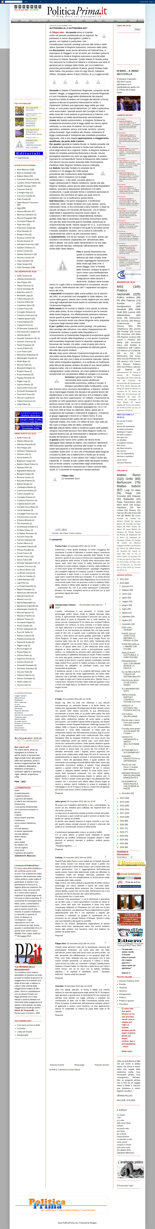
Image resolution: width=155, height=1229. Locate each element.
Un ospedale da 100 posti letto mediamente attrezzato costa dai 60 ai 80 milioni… (129, 127)
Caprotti (134, 551)
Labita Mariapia (23, 579)
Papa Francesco (126, 502)
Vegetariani (121, 410)
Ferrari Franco (23, 553)
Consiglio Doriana (25, 312)
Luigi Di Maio (132, 490)
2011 (122, 579)
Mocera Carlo (23, 365)
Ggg (19, 208)
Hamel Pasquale (24, 345)
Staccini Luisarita (24, 398)
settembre (126, 617)
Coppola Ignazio (24, 319)
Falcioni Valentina (24, 540)
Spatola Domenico (25, 254)
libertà (119, 342)
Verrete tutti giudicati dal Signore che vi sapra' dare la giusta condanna (129, 153)
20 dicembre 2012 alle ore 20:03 (78, 986)
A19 (118, 380)
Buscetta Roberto (24, 481)
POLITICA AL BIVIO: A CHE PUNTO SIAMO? (130, 682)
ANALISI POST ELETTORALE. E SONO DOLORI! (130, 655)
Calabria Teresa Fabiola (27, 183)
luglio (124, 609)
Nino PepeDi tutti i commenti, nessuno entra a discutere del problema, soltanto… (128, 215)
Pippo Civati (136, 562)
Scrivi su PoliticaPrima (59, 21)
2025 (122, 843)
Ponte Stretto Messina (129, 386)
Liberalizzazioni (123, 372)
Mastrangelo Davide (25, 358)
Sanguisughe (22, 1035)
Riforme (124, 351)
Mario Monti (122, 505)
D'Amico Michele (24, 520)
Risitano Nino (23, 235)
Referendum (122, 356)
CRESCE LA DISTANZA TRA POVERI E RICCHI (131, 708)
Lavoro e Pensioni (126, 340)
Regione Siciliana (128, 337)
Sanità (126, 389)
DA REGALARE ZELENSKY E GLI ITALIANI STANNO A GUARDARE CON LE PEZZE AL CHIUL (129, 251)
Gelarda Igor (22, 335)
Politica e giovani (133, 367)
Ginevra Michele (24, 211)
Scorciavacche (131, 394)
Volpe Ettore (22, 404)
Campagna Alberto (25, 487)
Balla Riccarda (23, 292)
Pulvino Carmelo (24, 636)
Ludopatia (132, 399)
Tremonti (137, 567)
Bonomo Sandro (24, 477)
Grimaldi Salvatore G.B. (27, 338)
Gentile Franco (23, 556)
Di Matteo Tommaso (25, 533)
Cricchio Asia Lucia (25, 517)
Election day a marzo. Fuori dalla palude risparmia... (131, 722)
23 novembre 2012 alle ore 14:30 (76, 699)
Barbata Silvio (23, 467)
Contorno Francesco (26, 315)
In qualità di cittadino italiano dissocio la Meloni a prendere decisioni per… (129, 191)
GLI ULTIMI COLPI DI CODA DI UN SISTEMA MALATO (131, 674)
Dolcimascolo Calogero (27, 332)
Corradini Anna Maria (26, 507)
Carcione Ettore (23, 302)
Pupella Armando (24, 378)
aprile (124, 598)
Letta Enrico (132, 513)
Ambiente (136, 351)
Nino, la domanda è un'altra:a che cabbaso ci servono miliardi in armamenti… (129, 203)
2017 (122, 813)
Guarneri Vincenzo (25, 342)
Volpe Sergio (22, 264)
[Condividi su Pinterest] (66, 530)
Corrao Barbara (23, 322)
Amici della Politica (39, 21)
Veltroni (121, 570)
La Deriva (21, 1028)
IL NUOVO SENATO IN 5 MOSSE (32, 110)
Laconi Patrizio (23, 348)
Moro (129, 546)
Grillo (129, 478)
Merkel (128, 516)
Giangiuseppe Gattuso (65, 605)
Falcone (120, 513)
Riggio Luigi (22, 381)
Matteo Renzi (128, 475)
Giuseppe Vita (135, 556)
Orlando (136, 496)
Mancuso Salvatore (25, 215)
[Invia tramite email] (56, 530)
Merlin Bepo (22, 361)
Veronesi (123, 551)
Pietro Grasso (131, 527)
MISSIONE (25, 21)
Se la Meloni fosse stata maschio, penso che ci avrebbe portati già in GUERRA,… (129, 165)
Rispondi (59, 597)
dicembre (126, 793)
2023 (122, 836)
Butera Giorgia (23, 484)
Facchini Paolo (23, 537)
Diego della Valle (123, 554)
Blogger (93, 1223)
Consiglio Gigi (23, 193)
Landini (124, 543)
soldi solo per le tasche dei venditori (127, 123)
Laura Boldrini (131, 529)
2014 (122, 802)
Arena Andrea (23, 458)
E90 (128, 410)
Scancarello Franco (25, 388)
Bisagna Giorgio (24, 474)
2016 (122, 809)
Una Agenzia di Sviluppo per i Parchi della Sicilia (34, 143)
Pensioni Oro (135, 359)
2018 (122, 817)
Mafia (138, 334)
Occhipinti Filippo (24, 221)
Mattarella (129, 499)
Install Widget (128, 268)
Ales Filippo (64, 533)
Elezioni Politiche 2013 (129, 981)
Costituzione (121, 21)
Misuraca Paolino (24, 616)
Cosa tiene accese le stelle (28, 1025)
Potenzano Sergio (24, 228)
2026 (122, 847)
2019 (122, 821)
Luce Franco (22, 352)
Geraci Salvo (22, 560)
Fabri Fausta (22, 199)
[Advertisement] (79, 1056)
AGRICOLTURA (125, 408)
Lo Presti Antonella (25, 586)
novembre (126, 624)
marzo (125, 594)
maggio (125, 601)
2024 (122, 840)
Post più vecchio (102, 1065)
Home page (109, 21)
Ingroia (127, 559)
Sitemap (133, 21)
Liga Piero (21, 583)
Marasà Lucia (23, 599)
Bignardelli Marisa (25, 471)
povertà (137, 329)
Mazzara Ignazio (24, 612)
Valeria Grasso (134, 548)
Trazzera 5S (122, 391)
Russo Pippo (22, 652)
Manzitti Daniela (24, 596)
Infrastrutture (123, 315)
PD (118, 300)
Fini (136, 554)
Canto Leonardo (24, 494)
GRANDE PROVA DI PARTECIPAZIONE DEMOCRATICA (131, 775)
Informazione (134, 318)
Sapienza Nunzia (24, 659)
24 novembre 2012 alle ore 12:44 (81, 801)
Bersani (132, 510)
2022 (122, 832)
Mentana (120, 532)
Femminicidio (122, 383)
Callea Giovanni (24, 299)
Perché (15, 21)
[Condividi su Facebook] (63, 530)
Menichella (136, 559)
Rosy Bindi (127, 567)
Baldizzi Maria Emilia (26, 464)
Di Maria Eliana (23, 530)
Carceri (137, 361)
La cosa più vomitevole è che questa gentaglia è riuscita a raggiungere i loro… (129, 264)
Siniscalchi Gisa (24, 394)
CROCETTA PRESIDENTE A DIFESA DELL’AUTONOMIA (130, 741)
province (125, 361)
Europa (120, 303)
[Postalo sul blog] (59, 530)
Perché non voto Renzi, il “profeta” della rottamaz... (130, 767)
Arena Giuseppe (24, 289)
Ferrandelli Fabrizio (25, 547)
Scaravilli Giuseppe (25, 391)
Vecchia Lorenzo (24, 258)
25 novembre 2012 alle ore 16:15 (81, 943)
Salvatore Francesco (26, 244)
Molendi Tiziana (24, 619)
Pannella (129, 524)
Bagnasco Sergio (24, 461)
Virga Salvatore (23, 261)
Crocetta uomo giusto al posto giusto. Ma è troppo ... (131, 731)
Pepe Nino (21, 225)
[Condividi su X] (61, 530)
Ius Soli (128, 353)
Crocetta (121, 496)
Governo (124, 321)
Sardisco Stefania (24, 248)
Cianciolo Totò (23, 189)
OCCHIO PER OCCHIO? (32, 120)
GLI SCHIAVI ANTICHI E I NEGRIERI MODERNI (31, 133)
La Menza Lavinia (24, 573)
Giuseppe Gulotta (124, 540)
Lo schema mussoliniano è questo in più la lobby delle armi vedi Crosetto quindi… (129, 178)
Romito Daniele (23, 241)
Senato (135, 389)
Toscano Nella (23, 672)
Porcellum (123, 1004)
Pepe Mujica (122, 402)
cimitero (137, 405)
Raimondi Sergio (24, 642)
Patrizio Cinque (134, 532)
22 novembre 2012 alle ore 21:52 (81, 546)
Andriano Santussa (25, 451)
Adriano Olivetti (123, 521)
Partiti (99, 21)
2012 (122, 583)
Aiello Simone (23, 276)
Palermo (131, 300)
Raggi (129, 493)
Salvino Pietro (23, 655)
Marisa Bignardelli (25, 603)
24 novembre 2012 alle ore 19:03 (77, 858)
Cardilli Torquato (24, 186)
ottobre (125, 620)
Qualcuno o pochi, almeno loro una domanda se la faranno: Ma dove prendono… (129, 238)
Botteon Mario (23, 176)
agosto (125, 613)
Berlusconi (124, 482)
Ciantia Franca (23, 309)
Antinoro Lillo (22, 454)
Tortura (128, 405)
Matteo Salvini (128, 486)
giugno (125, 605)
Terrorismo (125, 334)
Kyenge (137, 540)
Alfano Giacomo (24, 286)
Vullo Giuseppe (23, 267)
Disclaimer (90, 21)
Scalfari (133, 518)
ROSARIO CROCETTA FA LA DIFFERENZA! (131, 758)
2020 (122, 825)
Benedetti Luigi (23, 296)
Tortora (122, 548)
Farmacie (131, 380)
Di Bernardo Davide (25, 328)
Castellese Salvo (24, 305)
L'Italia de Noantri (24, 1032)
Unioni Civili (133, 378)
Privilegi (124, 332)
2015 (122, 806)
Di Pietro (120, 537)
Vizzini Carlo (22, 685)
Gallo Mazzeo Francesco (27, 203)
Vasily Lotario (23, 682)
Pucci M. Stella (23, 632)
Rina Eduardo (23, 231)
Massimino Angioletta (26, 355)
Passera (137, 546)
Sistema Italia (125, 326)
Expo (134, 397)
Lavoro (131, 312)
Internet (120, 399)
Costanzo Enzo (23, 325)
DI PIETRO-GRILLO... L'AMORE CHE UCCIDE (131, 646)
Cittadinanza (122, 329)
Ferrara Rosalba (24, 550)
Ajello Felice (22, 438)
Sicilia (119, 318)
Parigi (119, 389)
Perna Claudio (23, 626)
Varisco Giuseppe (24, 678)
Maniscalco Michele (25, 593)
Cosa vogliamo (76, 21)
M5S (120, 286)
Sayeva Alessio (23, 385)
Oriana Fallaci (124, 562)
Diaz (136, 408)
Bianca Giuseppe (24, 173)
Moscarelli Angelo (24, 368)
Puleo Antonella (24, 375)
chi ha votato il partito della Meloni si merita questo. (128, 226)
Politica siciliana (75, 533)
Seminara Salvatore (25, 668)
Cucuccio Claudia (24, 196)
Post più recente (57, 1065)
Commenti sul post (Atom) (69, 1070)
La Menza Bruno (24, 570)
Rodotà (122, 535)
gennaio (126, 586)
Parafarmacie (135, 383)
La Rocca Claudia (24, 576)
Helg (120, 559)
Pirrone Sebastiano (25, 629)
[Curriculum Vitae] (125, 1186)
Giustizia (121, 309)
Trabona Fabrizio (24, 675)
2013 (122, 798)
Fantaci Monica (23, 543)
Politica (122, 997)
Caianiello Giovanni (25, 179)
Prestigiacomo (125, 565)
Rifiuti (119, 394)
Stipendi (128, 370)
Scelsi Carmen (23, 251)
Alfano (119, 529)
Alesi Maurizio (23, 170)
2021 (122, 828)
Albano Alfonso (23, 441)
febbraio (126, 590)
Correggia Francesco (26, 514)
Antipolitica (121, 397)
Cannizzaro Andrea (25, 490)
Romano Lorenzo (24, 238)
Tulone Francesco (24, 401)
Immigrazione (124, 306)
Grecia (134, 391)
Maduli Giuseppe (24, 589)
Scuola (137, 332)
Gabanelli (133, 537)
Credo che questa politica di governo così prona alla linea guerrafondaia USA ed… (129, 140)
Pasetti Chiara (23, 371)
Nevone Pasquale (24, 218)
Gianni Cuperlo (122, 556)
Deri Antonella (23, 523)
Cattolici (136, 348)
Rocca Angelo (23, 649)
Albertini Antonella (25, 279)
